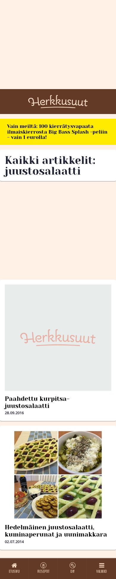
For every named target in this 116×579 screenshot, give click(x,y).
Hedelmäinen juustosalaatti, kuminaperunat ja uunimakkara (56, 531)
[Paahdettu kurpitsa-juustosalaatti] (58, 337)
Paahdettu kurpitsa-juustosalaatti (37, 402)
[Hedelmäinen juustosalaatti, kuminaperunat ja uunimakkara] (58, 474)
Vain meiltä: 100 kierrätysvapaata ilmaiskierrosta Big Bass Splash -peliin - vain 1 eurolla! (57, 131)
